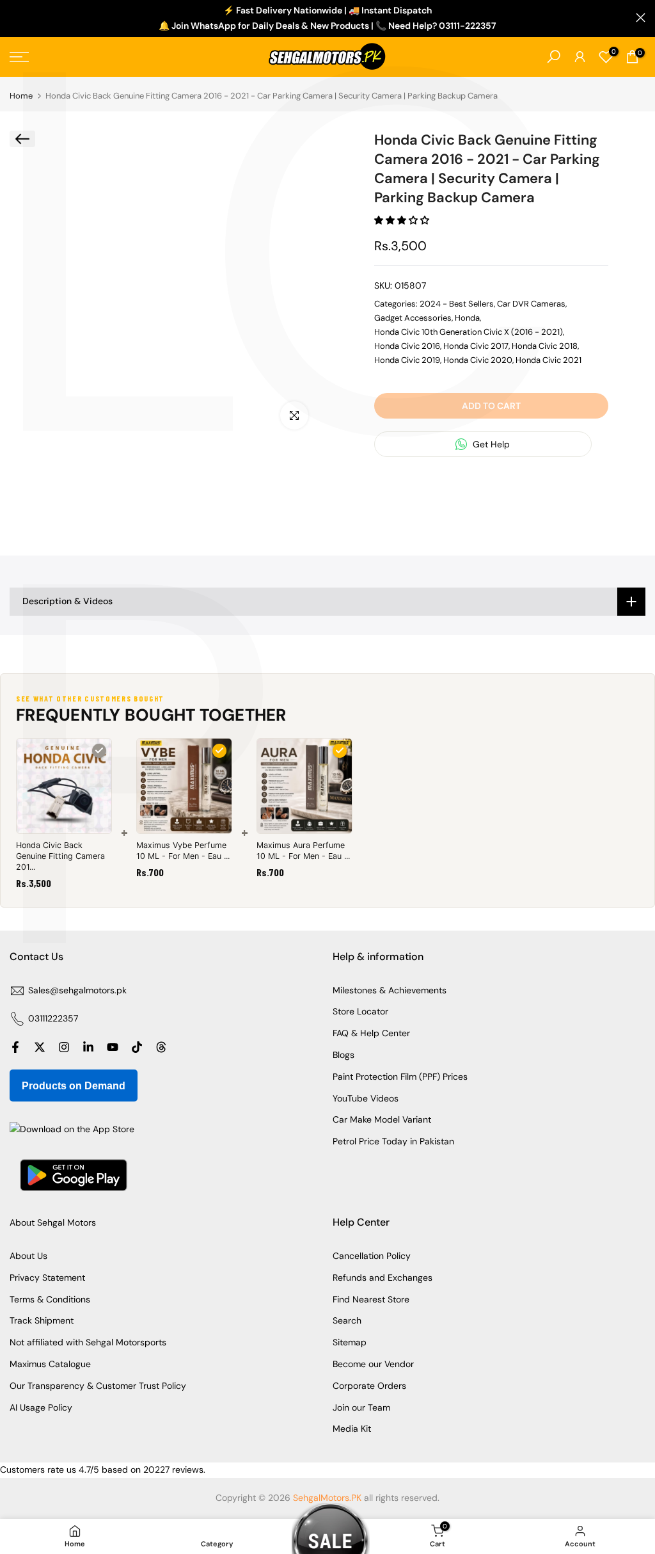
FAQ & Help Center (371, 1033)
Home (21, 96)
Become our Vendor (373, 1364)
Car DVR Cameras (531, 303)
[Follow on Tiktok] (137, 1047)
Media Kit (352, 1428)
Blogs (343, 1055)
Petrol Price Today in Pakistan (393, 1141)
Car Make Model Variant (382, 1119)
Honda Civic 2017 (476, 345)
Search (347, 1320)
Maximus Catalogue (50, 1364)
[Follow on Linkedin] (88, 1047)
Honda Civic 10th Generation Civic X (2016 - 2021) (468, 331)
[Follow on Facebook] (15, 1047)
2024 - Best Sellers (457, 303)
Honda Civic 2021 (548, 360)
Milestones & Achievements (389, 990)
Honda (467, 317)
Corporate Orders (369, 1385)
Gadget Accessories (413, 317)
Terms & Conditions (50, 1299)
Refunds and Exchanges (382, 1277)
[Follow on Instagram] (64, 1047)
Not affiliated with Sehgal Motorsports (88, 1342)
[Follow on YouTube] (112, 1047)
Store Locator (360, 1011)
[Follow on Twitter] (39, 1047)
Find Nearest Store (371, 1299)
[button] (403, 220)
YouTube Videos (366, 1098)
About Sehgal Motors (53, 1222)
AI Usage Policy (41, 1407)
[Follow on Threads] (161, 1047)
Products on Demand (73, 1085)
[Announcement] (327, 18)
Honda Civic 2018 (545, 345)
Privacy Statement (47, 1277)
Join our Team (361, 1407)
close (14, 17)
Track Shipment (42, 1320)
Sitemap (350, 1342)
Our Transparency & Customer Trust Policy (98, 1385)
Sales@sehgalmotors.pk (77, 990)
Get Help (490, 444)
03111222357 (53, 1018)
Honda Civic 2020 (477, 360)
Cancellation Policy (372, 1256)
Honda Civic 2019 (407, 360)
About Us (28, 1256)
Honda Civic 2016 (407, 345)
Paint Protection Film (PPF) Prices (400, 1076)
